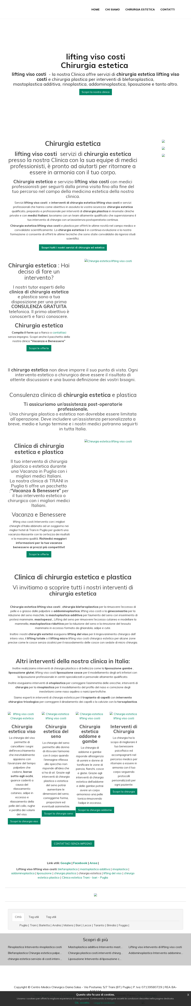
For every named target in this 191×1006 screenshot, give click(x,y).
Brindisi (111, 925)
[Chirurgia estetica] (95, 894)
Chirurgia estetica (140, 9)
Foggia (123, 925)
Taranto (99, 925)
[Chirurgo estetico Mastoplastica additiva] (163, 155)
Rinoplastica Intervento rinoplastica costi (35, 947)
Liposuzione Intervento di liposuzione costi (96, 959)
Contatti (167, 9)
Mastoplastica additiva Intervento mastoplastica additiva (106, 947)
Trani (33, 925)
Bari (78, 925)
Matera (68, 925)
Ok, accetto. (82, 1002)
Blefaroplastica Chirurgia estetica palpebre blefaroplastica (46, 953)
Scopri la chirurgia (124, 791)
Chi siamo (112, 9)
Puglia (23, 925)
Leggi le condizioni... (105, 1002)
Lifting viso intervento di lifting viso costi (155, 947)
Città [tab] (18, 917)
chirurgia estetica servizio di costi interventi (36, 959)
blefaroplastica (68, 869)
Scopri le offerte (39, 348)
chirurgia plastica (65, 873)
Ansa (93, 863)
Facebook (80, 863)
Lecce (87, 925)
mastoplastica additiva (95, 869)
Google (65, 863)
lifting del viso (113, 873)
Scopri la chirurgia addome (95, 810)
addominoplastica (23, 873)
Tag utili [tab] (34, 917)
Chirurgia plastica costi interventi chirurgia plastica (101, 953)
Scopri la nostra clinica (95, 92)
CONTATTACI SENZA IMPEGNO (73, 843)
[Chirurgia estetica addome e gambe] (163, 148)
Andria (56, 925)
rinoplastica (120, 869)
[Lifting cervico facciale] (163, 141)
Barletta (44, 925)
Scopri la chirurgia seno (58, 813)
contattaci (59, 332)
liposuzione (44, 873)
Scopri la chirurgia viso (24, 821)
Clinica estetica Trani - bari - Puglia (85, 877)
